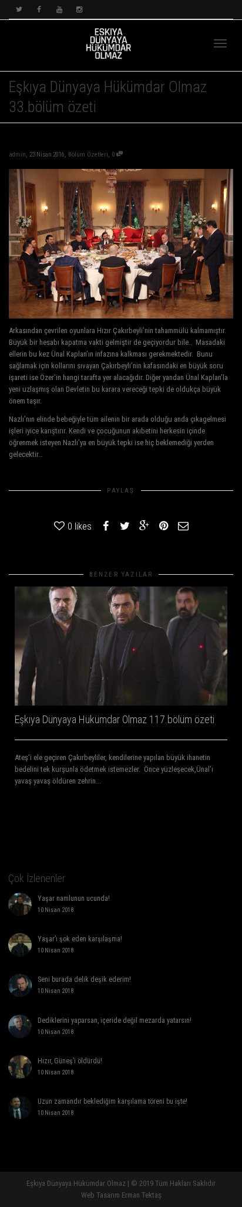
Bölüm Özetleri (88, 154)
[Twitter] (19, 9)
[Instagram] (79, 9)
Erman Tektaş (142, 1195)
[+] (121, 646)
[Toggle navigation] (220, 43)
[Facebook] (39, 9)
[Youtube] (59, 9)
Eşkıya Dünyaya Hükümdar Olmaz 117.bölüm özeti (114, 719)
